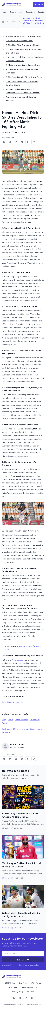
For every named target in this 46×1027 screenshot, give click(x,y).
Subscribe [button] (38, 4)
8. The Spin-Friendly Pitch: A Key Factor (24, 77)
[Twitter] (10, 142)
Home (39, 729)
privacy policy (33, 965)
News (10, 719)
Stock (32, 729)
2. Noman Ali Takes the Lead (19, 40)
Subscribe (21, 960)
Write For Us (36, 983)
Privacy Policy (17, 992)
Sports (41, 12)
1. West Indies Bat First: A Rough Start (24, 36)
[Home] (3, 22)
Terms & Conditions (29, 987)
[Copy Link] (33, 142)
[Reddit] (22, 142)
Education (30, 12)
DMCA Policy (10, 983)
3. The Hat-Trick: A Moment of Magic (23, 45)
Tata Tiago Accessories (12, 702)
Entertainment (16, 12)
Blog (4, 12)
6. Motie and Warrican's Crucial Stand (23, 65)
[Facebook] (4, 142)
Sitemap (6, 732)
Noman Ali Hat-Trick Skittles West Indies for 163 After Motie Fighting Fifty (33, 22)
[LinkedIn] (16, 142)
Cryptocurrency (21, 729)
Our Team (23, 983)
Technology (7, 729)
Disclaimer (13, 987)
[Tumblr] (28, 142)
